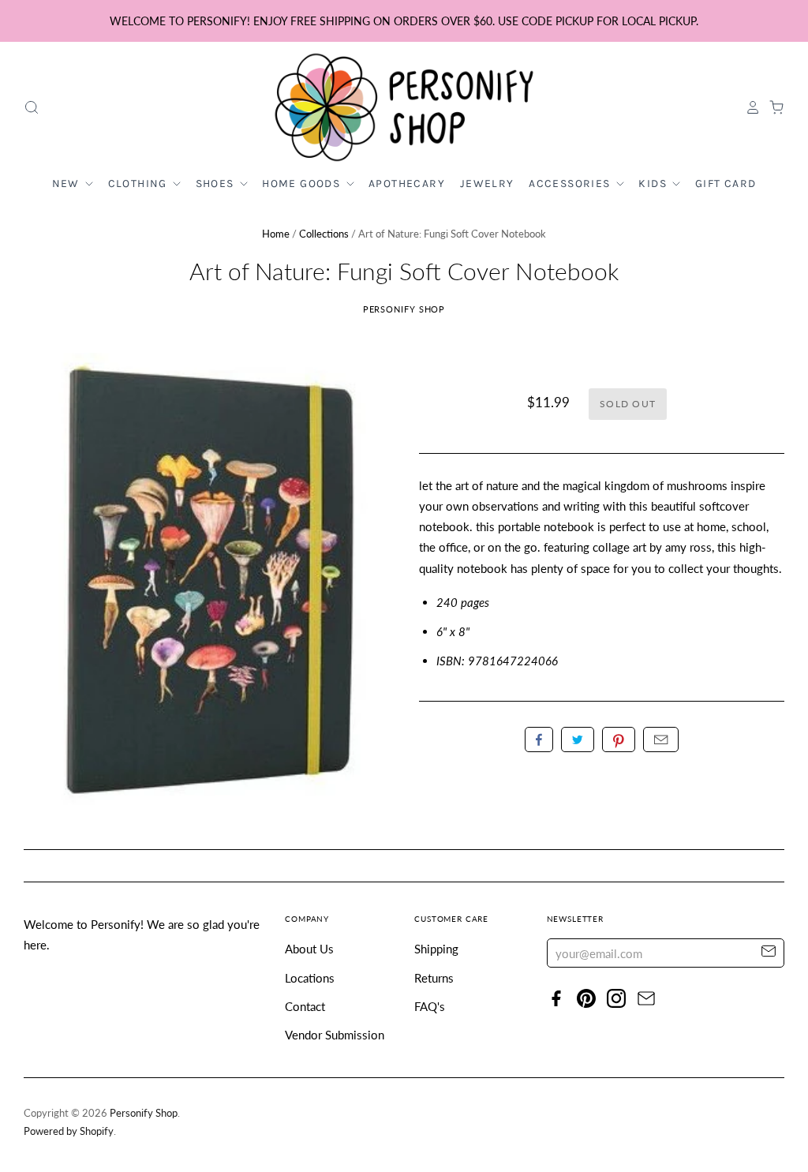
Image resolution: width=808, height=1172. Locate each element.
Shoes (217, 183)
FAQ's (429, 1006)
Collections (324, 233)
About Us (309, 949)
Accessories (571, 183)
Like (539, 739)
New (68, 183)
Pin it (618, 739)
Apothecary (406, 183)
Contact (305, 1006)
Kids (654, 183)
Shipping (436, 949)
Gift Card (726, 183)
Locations (310, 978)
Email (661, 739)
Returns (434, 978)
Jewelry (487, 183)
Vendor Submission (334, 1035)
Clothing (139, 183)
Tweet (577, 739)
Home (276, 233)
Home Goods (302, 183)
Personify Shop (404, 309)
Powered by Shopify (69, 1131)
